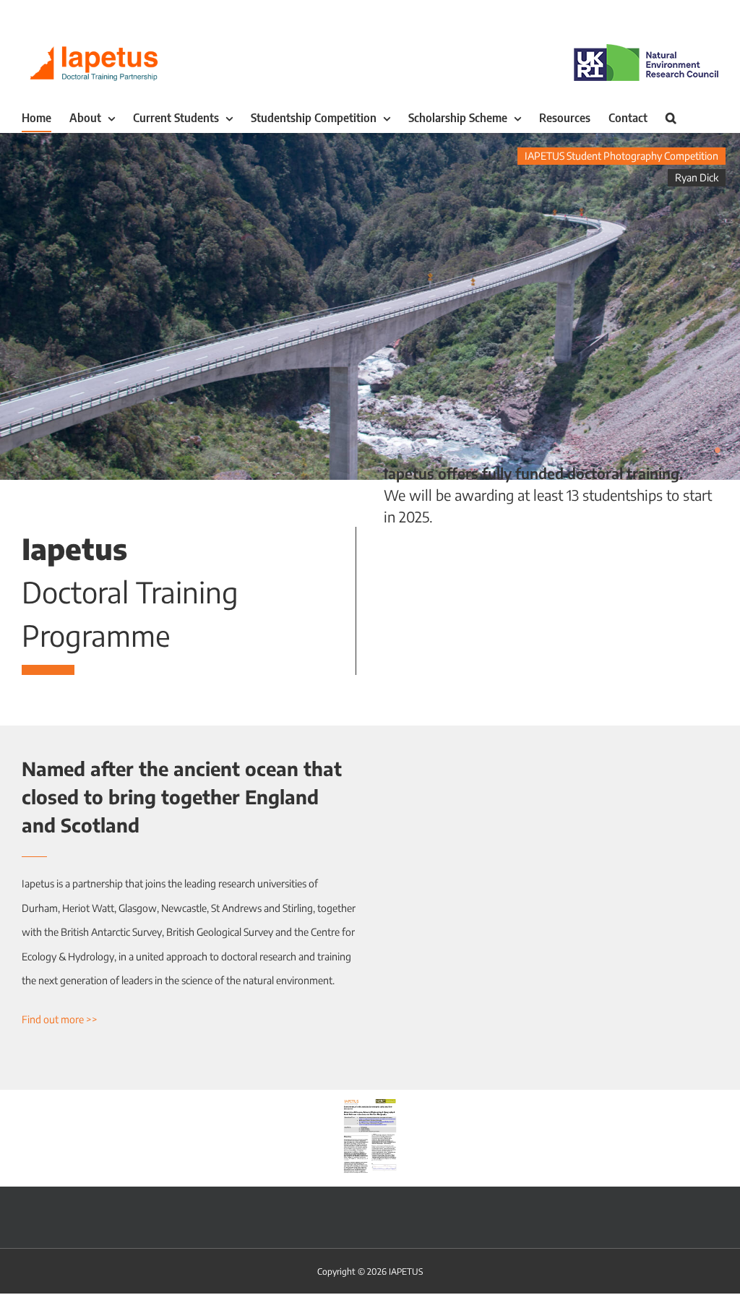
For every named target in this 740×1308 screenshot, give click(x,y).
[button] (671, 117)
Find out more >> (60, 1019)
